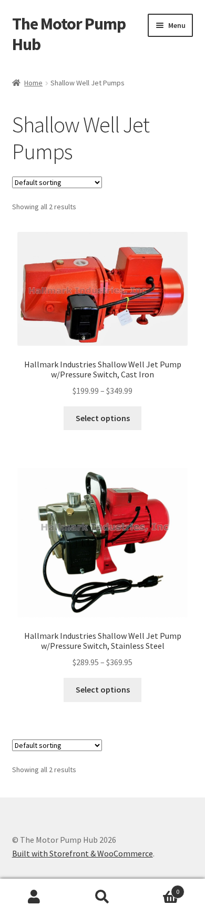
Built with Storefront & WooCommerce (82, 853)
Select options (103, 418)
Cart (158, 887)
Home (33, 82)
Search (102, 897)
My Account (34, 897)
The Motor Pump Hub (69, 34)
